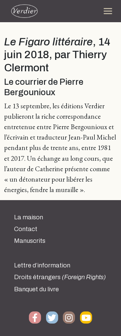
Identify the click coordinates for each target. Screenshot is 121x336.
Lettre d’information (42, 265)
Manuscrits (29, 240)
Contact (25, 229)
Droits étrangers (60, 277)
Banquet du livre (36, 289)
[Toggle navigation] (108, 11)
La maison (28, 217)
